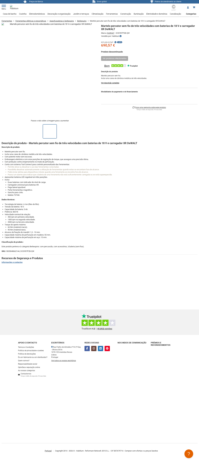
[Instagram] (93, 348)
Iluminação (139, 14)
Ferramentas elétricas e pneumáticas (30, 21)
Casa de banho (9, 14)
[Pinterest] (107, 348)
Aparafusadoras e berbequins (62, 21)
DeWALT (110, 33)
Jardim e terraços (81, 14)
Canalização (175, 14)
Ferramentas (112, 14)
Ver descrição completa (110, 83)
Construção (125, 14)
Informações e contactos (12, 262)
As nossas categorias (26, 371)
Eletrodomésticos (37, 14)
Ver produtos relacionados (114, 58)
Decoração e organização (59, 14)
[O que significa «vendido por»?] (120, 36)
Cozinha (23, 14)
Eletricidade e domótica (156, 14)
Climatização (97, 14)
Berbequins (82, 21)
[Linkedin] (100, 348)
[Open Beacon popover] (188, 453)
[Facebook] (87, 348)
